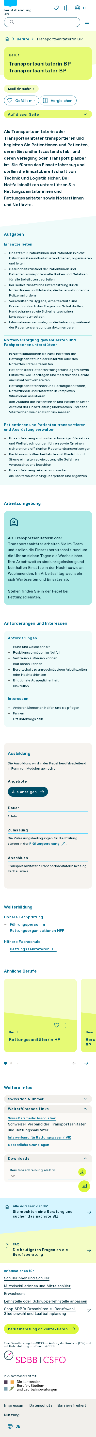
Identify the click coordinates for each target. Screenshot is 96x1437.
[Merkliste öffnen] (56, 8)
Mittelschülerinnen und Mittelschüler (37, 1286)
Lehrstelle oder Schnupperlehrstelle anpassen (45, 1301)
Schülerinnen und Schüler (26, 1278)
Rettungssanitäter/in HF (33, 948)
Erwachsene (15, 1293)
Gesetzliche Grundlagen (28, 1144)
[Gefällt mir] (57, 1025)
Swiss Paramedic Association (32, 1118)
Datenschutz (40, 1405)
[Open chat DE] (84, 1186)
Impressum (14, 1405)
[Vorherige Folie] (74, 1063)
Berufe (23, 39)
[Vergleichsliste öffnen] (66, 8)
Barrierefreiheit (71, 1405)
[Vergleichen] (67, 1025)
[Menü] (87, 22)
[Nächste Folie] (86, 1063)
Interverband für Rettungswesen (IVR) (39, 1137)
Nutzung (11, 1415)
